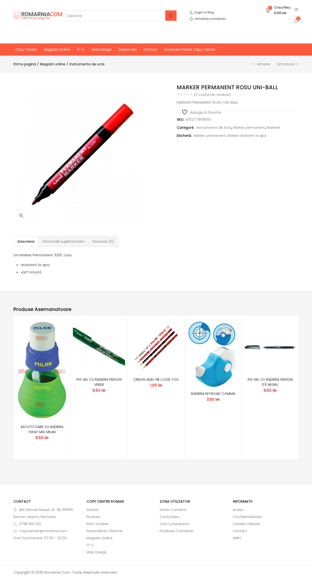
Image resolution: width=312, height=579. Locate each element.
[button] (278, 10)
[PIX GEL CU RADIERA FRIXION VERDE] (99, 346)
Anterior (264, 64)
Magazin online (57, 49)
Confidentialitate (247, 516)
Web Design (101, 49)
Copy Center (26, 49)
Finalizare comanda (177, 531)
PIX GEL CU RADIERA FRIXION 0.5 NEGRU (270, 382)
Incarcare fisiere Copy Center (190, 49)
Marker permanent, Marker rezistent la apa (230, 135)
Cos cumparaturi (174, 523)
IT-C (81, 49)
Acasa (238, 509)
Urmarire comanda (210, 18)
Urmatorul (285, 64)
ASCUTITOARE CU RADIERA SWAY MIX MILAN (41, 429)
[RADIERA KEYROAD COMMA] (213, 353)
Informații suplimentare (64, 241)
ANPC (237, 538)
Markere (273, 127)
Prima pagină (24, 64)
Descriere (26, 241)
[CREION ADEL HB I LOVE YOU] (156, 346)
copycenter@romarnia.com (43, 531)
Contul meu (169, 516)
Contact (150, 49)
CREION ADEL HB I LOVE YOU (156, 379)
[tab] (26, 241)
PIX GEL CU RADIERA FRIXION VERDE (99, 382)
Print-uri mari (97, 523)
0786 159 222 (30, 523)
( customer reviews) (212, 94)
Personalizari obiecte (104, 531)
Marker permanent (249, 127)
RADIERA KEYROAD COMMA (213, 393)
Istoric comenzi (173, 509)
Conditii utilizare (246, 523)
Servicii (92, 509)
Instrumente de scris (87, 64)
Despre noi (127, 49)
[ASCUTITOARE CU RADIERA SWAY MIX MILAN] (42, 370)
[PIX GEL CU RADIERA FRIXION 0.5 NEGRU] (270, 346)
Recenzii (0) (103, 241)
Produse (93, 516)
